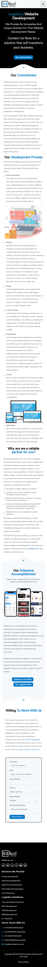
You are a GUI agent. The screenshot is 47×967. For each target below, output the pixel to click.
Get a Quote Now (23, 57)
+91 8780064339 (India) (13, 928)
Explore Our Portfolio (23, 679)
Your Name (13, 762)
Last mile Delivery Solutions (13, 902)
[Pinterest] (25, 865)
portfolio (27, 749)
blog (21, 749)
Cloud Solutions (8, 893)
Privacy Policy (23, 962)
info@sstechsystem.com (14, 944)
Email (11, 770)
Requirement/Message (17, 805)
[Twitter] (16, 865)
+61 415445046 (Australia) (14, 932)
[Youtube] (21, 865)
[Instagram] (12, 865)
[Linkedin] (3, 865)
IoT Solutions (7, 919)
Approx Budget (15, 796)
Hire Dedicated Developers (12, 889)
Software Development (11, 881)
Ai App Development (10, 876)
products (35, 749)
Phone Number (15, 779)
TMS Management (9, 910)
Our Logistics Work (23, 684)
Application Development (12, 885)
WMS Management (9, 914)
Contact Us (32, 549)
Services (12, 788)
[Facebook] (8, 865)
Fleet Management (9, 906)
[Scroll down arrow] (23, 699)
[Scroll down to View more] (23, 67)
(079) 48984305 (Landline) (15, 940)
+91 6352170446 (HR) (12, 936)
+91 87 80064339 (33, 740)
